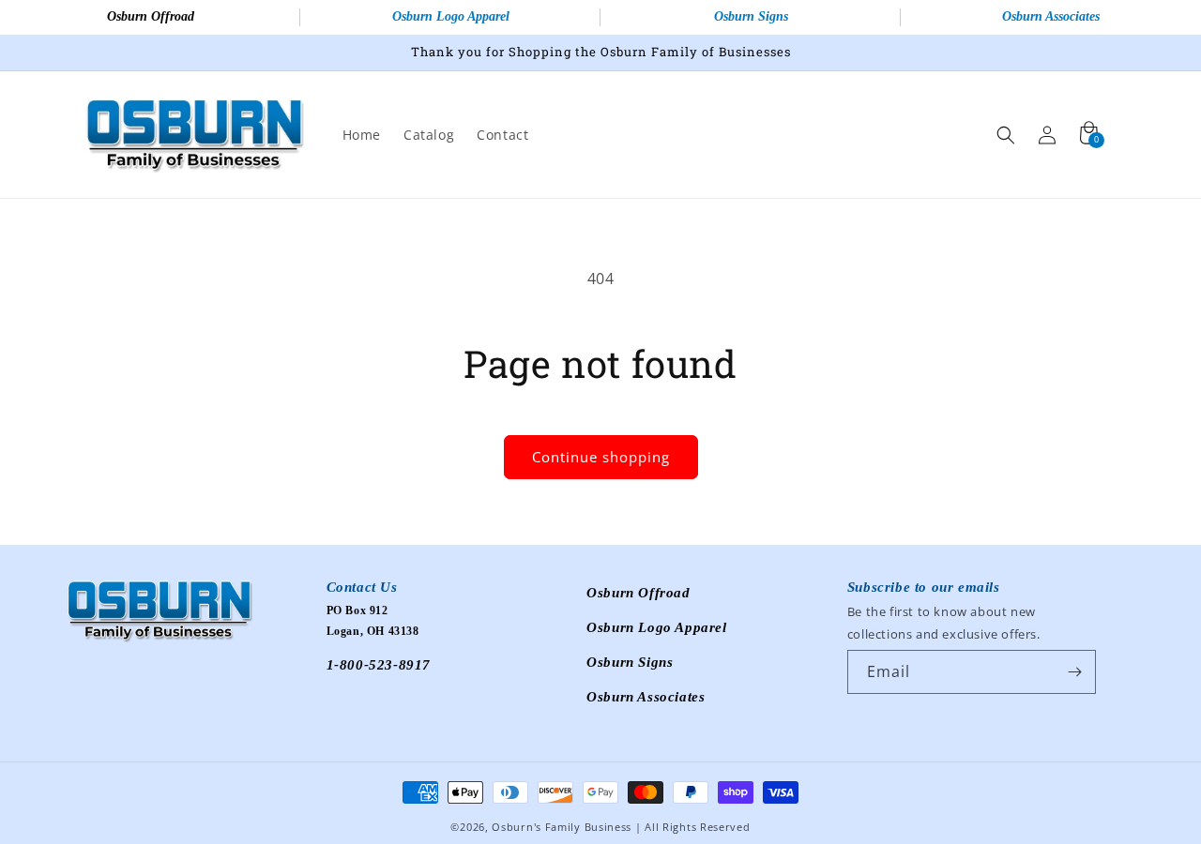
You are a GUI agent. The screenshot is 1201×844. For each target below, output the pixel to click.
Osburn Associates (1051, 16)
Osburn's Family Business (561, 827)
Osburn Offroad (150, 16)
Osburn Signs (751, 16)
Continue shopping (601, 456)
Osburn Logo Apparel (450, 16)
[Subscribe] (1074, 672)
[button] (1005, 135)
